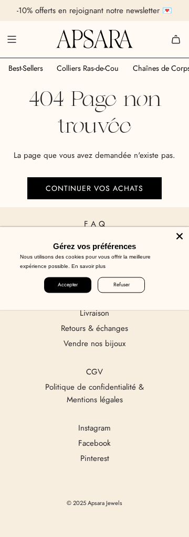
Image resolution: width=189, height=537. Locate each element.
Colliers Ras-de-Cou (88, 68)
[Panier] (175, 39)
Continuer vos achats (94, 188)
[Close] (179, 236)
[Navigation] (11, 39)
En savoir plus (88, 266)
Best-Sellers (25, 68)
